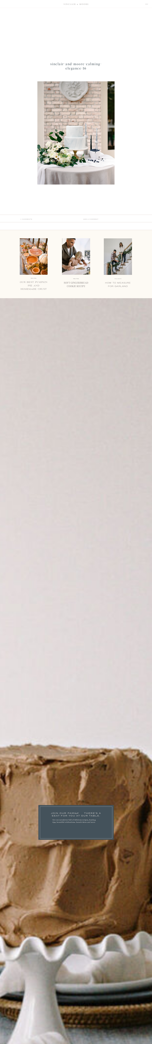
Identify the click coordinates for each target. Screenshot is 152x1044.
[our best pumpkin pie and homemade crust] (34, 256)
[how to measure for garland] (118, 256)
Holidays (118, 278)
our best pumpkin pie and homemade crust (34, 285)
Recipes (76, 278)
